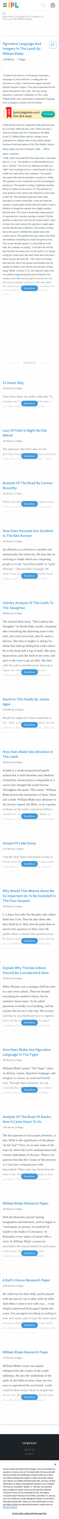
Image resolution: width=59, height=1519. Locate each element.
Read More (29, 403)
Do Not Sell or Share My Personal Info (29, 1513)
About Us (29, 1449)
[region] (29, 1489)
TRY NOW (48, 114)
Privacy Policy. (10, 1507)
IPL (4, 13)
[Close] (55, 1464)
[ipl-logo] (13, 6)
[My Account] (54, 5)
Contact (29, 1454)
